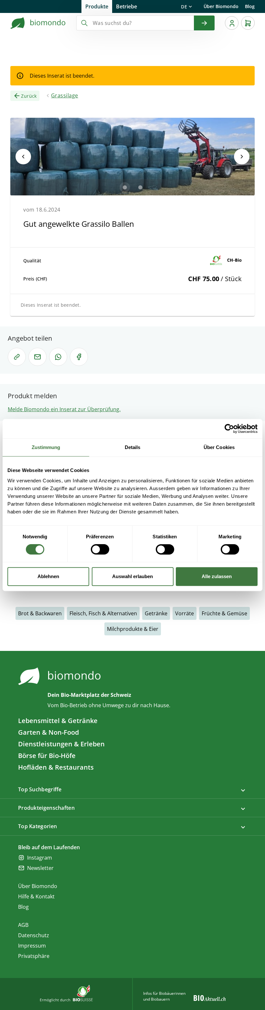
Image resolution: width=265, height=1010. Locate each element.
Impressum (32, 945)
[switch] (100, 549)
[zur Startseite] (38, 22)
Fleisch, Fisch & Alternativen (103, 613)
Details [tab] (133, 447)
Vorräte (184, 613)
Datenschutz (33, 935)
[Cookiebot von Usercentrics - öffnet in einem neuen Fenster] (229, 429)
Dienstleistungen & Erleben (61, 744)
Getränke (156, 613)
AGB (23, 924)
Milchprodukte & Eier (132, 628)
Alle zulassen (217, 576)
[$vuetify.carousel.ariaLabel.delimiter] (125, 187)
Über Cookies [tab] (219, 447)
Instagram (39, 857)
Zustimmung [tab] (46, 447)
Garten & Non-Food (48, 732)
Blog (250, 6)
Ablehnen (48, 576)
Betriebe (126, 6)
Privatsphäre (33, 956)
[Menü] (231, 23)
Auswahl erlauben (132, 576)
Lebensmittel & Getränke (58, 720)
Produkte (96, 6)
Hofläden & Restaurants (56, 767)
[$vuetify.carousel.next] (241, 156)
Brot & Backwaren (40, 613)
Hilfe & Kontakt (36, 896)
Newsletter (40, 868)
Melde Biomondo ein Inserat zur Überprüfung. (64, 409)
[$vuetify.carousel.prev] (23, 156)
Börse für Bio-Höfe (47, 755)
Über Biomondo (221, 6)
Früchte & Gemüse (224, 613)
